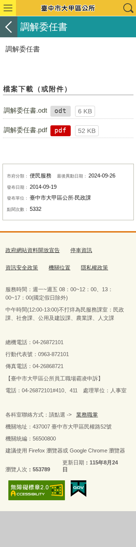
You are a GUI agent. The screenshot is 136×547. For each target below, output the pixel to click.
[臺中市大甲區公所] (68, 7)
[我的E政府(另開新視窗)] (78, 488)
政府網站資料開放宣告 (32, 250)
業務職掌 (87, 415)
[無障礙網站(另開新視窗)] (36, 490)
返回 (8, 26)
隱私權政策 (94, 267)
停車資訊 (81, 250)
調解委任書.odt (25, 110)
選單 (8, 8)
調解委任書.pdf (25, 130)
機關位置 (59, 267)
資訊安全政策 (21, 267)
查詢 (128, 8)
